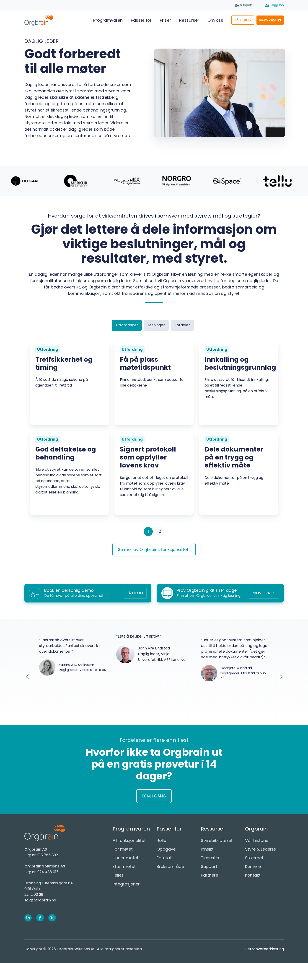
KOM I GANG (154, 796)
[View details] (28, 918)
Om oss (215, 20)
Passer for (141, 20)
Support (246, 5)
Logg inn (277, 5)
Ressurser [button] (189, 20)
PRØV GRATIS (263, 593)
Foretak (164, 858)
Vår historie (256, 840)
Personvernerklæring (264, 949)
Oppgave (166, 849)
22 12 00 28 (33, 894)
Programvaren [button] (108, 20)
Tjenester (210, 858)
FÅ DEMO (135, 593)
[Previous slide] (27, 676)
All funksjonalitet (129, 840)
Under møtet (125, 858)
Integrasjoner (126, 884)
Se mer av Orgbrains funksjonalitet (153, 549)
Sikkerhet (254, 858)
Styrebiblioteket (217, 840)
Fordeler (182, 325)
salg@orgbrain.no (40, 900)
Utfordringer (127, 325)
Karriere (253, 866)
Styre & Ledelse (260, 849)
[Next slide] (281, 676)
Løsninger (156, 325)
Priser (165, 20)
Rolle (161, 840)
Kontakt (253, 875)
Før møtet (123, 849)
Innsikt (207, 849)
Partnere (209, 875)
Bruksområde (170, 866)
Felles (118, 875)
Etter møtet (124, 866)
